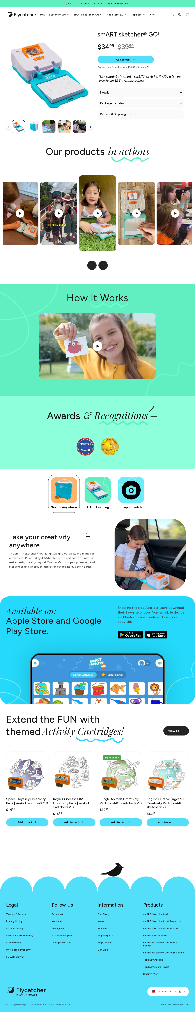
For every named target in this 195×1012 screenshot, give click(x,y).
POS (163, 1005)
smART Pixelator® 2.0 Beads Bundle (160, 944)
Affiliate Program (62, 935)
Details (104, 92)
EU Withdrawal (15, 956)
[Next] (103, 265)
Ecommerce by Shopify (179, 1005)
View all (176, 730)
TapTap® (137, 14)
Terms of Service (16, 914)
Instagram (58, 928)
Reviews (102, 928)
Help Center (105, 942)
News (101, 921)
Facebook (57, 914)
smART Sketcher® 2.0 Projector (162, 921)
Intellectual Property (18, 949)
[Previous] (92, 265)
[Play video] (97, 213)
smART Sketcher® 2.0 (53, 14)
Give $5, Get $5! (61, 942)
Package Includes (112, 103)
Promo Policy (14, 942)
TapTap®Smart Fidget (156, 966)
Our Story (103, 914)
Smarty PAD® (151, 973)
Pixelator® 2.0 (115, 14)
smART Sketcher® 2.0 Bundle (160, 928)
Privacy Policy (14, 921)
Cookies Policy (15, 928)
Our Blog (103, 949)
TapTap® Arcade (153, 959)
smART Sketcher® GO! (156, 935)
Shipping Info (105, 935)
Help (152, 14)
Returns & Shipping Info (116, 114)
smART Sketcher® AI (86, 14)
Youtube (57, 921)
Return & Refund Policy (20, 935)
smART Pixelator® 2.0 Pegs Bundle (163, 952)
